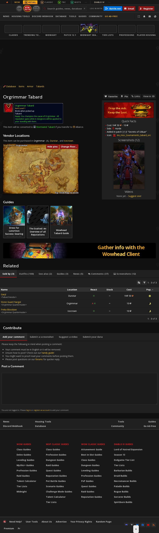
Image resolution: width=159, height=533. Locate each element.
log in (28, 410)
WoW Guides (24, 444)
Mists (77, 2)
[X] (131, 525)
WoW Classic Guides (93, 444)
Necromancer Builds (125, 481)
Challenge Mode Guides (59, 491)
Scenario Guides (55, 486)
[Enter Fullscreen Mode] (138, 16)
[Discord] (126, 525)
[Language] (155, 16)
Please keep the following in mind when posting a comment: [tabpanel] (38, 377)
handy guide (48, 352)
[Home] (4, 522)
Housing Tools (43, 421)
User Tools (32, 521)
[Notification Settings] (144, 16)
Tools (121, 421)
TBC (64, 2)
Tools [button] (72, 16)
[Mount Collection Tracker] (79, 250)
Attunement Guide (91, 449)
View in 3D (149, 96)
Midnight (22, 491)
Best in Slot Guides (91, 454)
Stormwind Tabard (45, 126)
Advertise (61, 521)
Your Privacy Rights (81, 521)
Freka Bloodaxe (9, 309)
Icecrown (68, 140)
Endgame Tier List (124, 459)
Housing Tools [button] (21, 16)
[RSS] (153, 525)
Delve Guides (24, 454)
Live (19, 8)
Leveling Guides (25, 459)
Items (21, 86)
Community (95, 16)
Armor (30, 86)
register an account (42, 410)
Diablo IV (102, 2)
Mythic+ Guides (25, 465)
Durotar (54, 140)
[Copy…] (139, 282)
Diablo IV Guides (123, 444)
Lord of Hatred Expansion (128, 449)
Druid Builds (120, 475)
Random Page (103, 521)
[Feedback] (149, 16)
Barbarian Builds (123, 470)
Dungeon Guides (55, 459)
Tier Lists (22, 486)
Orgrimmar (39, 140)
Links (137, 96)
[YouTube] (148, 525)
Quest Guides (53, 470)
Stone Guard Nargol (11, 301)
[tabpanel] (79, 300)
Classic (48, 2)
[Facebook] (142, 525)
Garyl (3, 294)
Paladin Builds (121, 486)
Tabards (40, 86)
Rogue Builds (121, 491)
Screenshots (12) (129, 140)
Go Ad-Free (111, 16)
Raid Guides (23, 475)
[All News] (7, 2)
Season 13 (119, 454)
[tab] (8, 274)
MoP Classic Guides (57, 444)
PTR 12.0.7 (36, 8)
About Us (47, 521)
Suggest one (134, 196)
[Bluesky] (137, 525)
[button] (41, 173)
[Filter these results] (144, 282)
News (6, 16)
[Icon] (8, 108)
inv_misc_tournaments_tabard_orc (133, 135)
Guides (82, 16)
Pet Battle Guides (56, 481)
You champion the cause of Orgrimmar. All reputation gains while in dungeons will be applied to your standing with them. (38, 119)
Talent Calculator (26, 481)
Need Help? (15, 521)
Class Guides (24, 449)
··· (86, 2)
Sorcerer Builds (122, 496)
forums (39, 359)
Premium (9, 528)
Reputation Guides (56, 475)
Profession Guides (27, 470)
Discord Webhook (42, 16)
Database (61, 16)
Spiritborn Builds (123, 502)
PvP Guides (87, 481)
